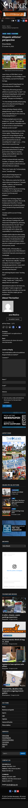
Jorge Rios (5, 619)
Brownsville (6, 684)
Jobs (3, 746)
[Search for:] (11, 753)
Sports (8, 33)
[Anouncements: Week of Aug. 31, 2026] (14, 629)
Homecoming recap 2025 (6, 512)
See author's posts (14, 319)
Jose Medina (7, 44)
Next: (12, 340)
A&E (13, 498)
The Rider (6, 586)
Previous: (12, 333)
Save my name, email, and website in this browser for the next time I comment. (14, 400)
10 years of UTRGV (6, 492)
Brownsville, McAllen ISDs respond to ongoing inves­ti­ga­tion (13, 691)
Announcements (8, 635)
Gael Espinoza (6, 695)
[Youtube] (26, 21)
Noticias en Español (8, 710)
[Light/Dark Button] (12, 20)
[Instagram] (23, 21)
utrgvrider (12, 586)
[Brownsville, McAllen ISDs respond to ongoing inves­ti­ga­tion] (14, 679)
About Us (4, 744)
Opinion (4, 719)
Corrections (5, 742)
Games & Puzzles (7, 722)
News (13, 508)
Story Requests (6, 737)
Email (4, 385)
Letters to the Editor (8, 740)
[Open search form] (15, 21)
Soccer (4, 33)
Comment (5, 357)
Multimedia (15, 490)
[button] (2, 20)
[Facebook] (18, 21)
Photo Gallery (6, 725)
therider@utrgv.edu (12, 784)
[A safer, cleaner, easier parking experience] (14, 605)
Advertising (5, 735)
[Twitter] (21, 21)
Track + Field (15, 33)
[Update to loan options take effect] (14, 654)
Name (4, 379)
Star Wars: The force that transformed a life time (6, 502)
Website (4, 392)
